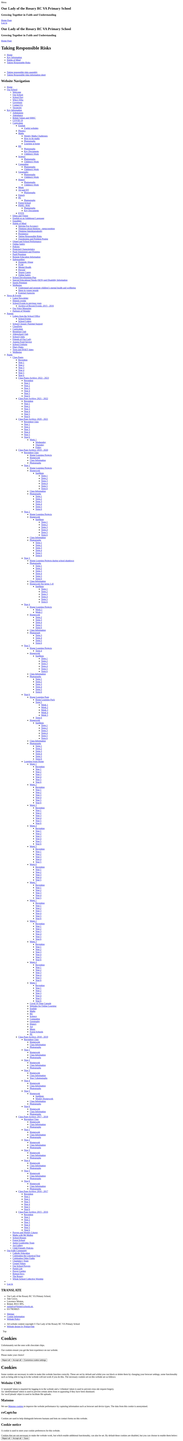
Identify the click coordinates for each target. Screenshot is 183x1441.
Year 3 (21, 367)
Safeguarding (19, 259)
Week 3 (44, 710)
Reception (22, 360)
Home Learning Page (39, 697)
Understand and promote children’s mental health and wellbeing (47, 288)
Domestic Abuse (25, 262)
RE (19, 146)
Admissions (18, 113)
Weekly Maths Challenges (36, 136)
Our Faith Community (17, 1250)
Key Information (14, 57)
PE (19, 197)
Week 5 (44, 715)
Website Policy (13, 1319)
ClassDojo (17, 326)
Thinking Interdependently (30, 231)
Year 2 (21, 365)
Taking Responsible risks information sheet (26, 75)
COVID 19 (18, 120)
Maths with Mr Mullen (23, 1235)
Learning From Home (34, 761)
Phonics (21, 131)
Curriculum (18, 123)
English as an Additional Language (28, 218)
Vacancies (17, 107)
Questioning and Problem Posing (33, 239)
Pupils (9, 355)
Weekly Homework (44, 1098)
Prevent (21, 270)
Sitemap (10, 1314)
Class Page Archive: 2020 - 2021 (33, 419)
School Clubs (19, 337)
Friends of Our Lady (22, 339)
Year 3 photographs (38, 1078)
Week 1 (33, 439)
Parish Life (17, 1268)
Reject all (6, 1360)
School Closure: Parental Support (28, 324)
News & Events (14, 295)
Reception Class (31, 421)
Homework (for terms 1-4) (42, 584)
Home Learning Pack (45, 699)
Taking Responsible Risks (18, 62)
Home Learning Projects (41, 455)
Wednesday (40, 442)
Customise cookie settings (35, 1360)
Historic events (19, 300)
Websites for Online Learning (43, 1006)
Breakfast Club (19, 331)
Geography (23, 172)
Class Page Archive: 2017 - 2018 (33, 1117)
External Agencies (26, 293)
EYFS (21, 213)
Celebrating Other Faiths (24, 1258)
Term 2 (44, 478)
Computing (23, 164)
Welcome (17, 92)
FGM (20, 264)
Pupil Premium (19, 254)
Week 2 (38, 612)
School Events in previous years (27, 303)
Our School (12, 89)
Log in (4, 23)
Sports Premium (20, 282)
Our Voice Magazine (22, 308)
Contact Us (18, 105)
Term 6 (44, 488)
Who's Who (18, 100)
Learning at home (32, 143)
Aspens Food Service (22, 342)
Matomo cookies (15, 1406)
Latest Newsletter (20, 298)
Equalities (17, 221)
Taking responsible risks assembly (22, 72)
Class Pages (18, 357)
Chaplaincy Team (20, 1261)
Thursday (39, 445)
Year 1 (21, 362)
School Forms (24, 318)
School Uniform (20, 344)
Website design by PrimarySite (20, 1326)
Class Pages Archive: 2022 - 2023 (33, 378)
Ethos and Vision (20, 216)
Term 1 (44, 476)
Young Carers (24, 272)
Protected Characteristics (24, 249)
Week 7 (33, 882)
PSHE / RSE (24, 205)
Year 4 (21, 370)
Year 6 (21, 375)
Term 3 (44, 481)
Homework (35, 457)
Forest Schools (36, 1032)
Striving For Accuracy (28, 226)
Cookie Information (16, 1316)
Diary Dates (18, 347)
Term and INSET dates (23, 349)
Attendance (18, 115)
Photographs (29, 141)
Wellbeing (17, 285)
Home (9, 55)
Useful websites (31, 128)
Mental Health (24, 267)
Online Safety (19, 244)
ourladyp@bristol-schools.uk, (20, 1306)
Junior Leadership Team (23, 1243)
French (21, 195)
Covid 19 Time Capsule (40, 1003)
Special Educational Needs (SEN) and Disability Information (40, 280)
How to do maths (32, 138)
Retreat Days (18, 1274)
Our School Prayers (21, 1266)
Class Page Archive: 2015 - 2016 (33, 1212)
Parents (10, 313)
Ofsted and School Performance (27, 241)
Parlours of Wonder (21, 311)
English (21, 125)
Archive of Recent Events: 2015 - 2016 (36, 306)
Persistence (23, 234)
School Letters (24, 321)
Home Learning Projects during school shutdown (52, 560)
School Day (18, 97)
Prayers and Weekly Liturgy (25, 1232)
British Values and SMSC (24, 118)
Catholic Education (21, 1253)
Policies (16, 246)
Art (31, 1026)
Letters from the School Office (26, 316)
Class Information (38, 460)
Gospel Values (19, 1263)
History (21, 179)
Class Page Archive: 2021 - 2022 (33, 398)
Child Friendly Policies (23, 1248)
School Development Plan (24, 277)
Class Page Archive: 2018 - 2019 (33, 1037)
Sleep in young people (28, 290)
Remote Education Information (26, 257)
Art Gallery (18, 1245)
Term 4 (44, 483)
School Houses (19, 1237)
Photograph (35, 633)
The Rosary (18, 1276)
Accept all (17, 1360)
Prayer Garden (19, 1271)
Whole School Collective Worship (28, 1279)
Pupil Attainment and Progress (26, 252)
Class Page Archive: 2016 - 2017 (33, 1191)
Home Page (6, 20)
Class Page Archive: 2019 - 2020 (33, 450)
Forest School (24, 203)
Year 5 (21, 373)
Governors (17, 102)
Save (26, 1438)
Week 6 (33, 864)
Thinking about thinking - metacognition (36, 228)
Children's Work (31, 154)
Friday (38, 447)
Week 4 (44, 712)
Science (21, 156)
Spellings (39, 473)
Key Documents (31, 151)
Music (21, 187)
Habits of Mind (14, 60)
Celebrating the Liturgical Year (26, 1256)
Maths (21, 133)
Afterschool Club (20, 334)
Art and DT (23, 190)
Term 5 (44, 486)
